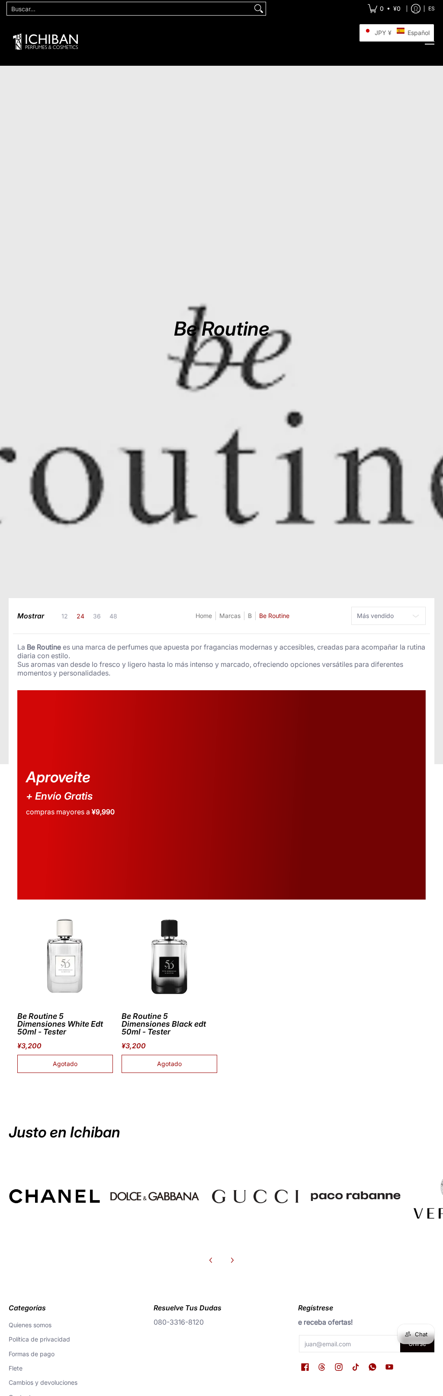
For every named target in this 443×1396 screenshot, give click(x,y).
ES (431, 8)
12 (64, 616)
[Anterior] (211, 1260)
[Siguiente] (231, 1260)
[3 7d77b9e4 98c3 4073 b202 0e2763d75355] (54, 1196)
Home (204, 615)
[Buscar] (259, 8)
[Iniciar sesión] (415, 8)
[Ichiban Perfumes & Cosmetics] (45, 41)
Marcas (230, 615)
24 (80, 616)
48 (113, 616)
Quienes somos (30, 1325)
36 (97, 616)
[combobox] (129, 8)
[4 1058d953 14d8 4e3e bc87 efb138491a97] (355, 1196)
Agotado (65, 1063)
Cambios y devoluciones (43, 1382)
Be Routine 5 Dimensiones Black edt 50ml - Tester (164, 1024)
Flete (15, 1368)
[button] (305, 1367)
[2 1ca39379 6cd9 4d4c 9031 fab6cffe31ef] (155, 1196)
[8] (255, 1196)
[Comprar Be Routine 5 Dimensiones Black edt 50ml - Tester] (169, 956)
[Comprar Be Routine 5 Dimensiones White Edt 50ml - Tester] (65, 956)
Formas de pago (32, 1354)
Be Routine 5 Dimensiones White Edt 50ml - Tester (60, 1024)
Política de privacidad (39, 1339)
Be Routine (274, 615)
